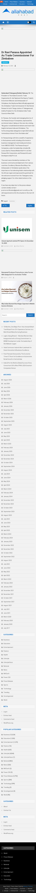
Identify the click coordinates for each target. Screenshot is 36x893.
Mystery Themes (28, 886)
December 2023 (9, 500)
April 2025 (7, 440)
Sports (6, 685)
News (5, 670)
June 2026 (7, 387)
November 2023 (9, 504)
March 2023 (7, 534)
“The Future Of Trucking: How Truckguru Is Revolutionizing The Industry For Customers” (7, 205)
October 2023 (8, 508)
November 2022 (9, 549)
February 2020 (8, 620)
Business (22, 2)
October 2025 (8, 417)
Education (22, 4)
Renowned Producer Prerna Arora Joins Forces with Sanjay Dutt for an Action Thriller (17, 273)
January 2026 (8, 406)
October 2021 (8, 598)
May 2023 (7, 526)
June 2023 (7, 523)
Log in (5, 712)
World (6, 2)
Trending (6, 692)
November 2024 (9, 459)
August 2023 (8, 515)
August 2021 (8, 605)
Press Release (14, 2)
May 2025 (7, 436)
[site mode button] (29, 22)
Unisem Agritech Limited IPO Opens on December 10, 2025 (18, 242)
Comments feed (9, 719)
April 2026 (7, 395)
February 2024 (8, 493)
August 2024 (8, 470)
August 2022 (8, 560)
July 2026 (7, 383)
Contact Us (7, 810)
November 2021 (9, 594)
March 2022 (7, 579)
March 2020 (7, 617)
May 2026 (7, 391)
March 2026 (7, 398)
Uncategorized (8, 696)
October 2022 (8, 553)
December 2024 (9, 455)
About (6, 806)
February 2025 (8, 447)
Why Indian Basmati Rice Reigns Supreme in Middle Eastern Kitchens (18, 305)
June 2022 (7, 568)
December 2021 (9, 590)
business (12, 201)
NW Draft (6, 673)
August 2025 (8, 425)
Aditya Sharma (20, 246)
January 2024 (8, 496)
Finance (6, 651)
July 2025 (7, 429)
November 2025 (9, 414)
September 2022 (9, 556)
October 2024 (8, 462)
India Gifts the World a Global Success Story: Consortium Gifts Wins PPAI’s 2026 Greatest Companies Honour (18, 365)
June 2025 (7, 432)
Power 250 (7, 677)
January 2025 (8, 451)
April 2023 (7, 530)
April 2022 (7, 575)
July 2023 (7, 519)
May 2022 (7, 571)
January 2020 (8, 624)
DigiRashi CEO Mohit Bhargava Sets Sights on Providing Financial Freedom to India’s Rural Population (31, 205)
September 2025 (9, 421)
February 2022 (8, 583)
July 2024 (7, 474)
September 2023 (9, 511)
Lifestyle (5, 4)
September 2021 (9, 602)
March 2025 (7, 444)
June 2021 (7, 613)
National (29, 2)
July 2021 (7, 609)
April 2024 (7, 485)
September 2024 (9, 466)
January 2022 (8, 587)
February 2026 (8, 402)
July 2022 (7, 564)
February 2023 (8, 538)
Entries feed (8, 715)
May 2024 (7, 481)
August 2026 (8, 380)
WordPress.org (8, 723)
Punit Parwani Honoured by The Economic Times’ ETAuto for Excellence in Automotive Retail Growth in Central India (18, 356)
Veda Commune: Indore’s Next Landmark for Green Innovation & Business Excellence (18, 349)
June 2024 (7, 477)
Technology (30, 4)
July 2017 (7, 628)
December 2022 (9, 545)
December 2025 (9, 410)
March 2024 (7, 489)
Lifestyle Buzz (8, 662)
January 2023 (8, 541)
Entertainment (13, 4)
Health (6, 655)
